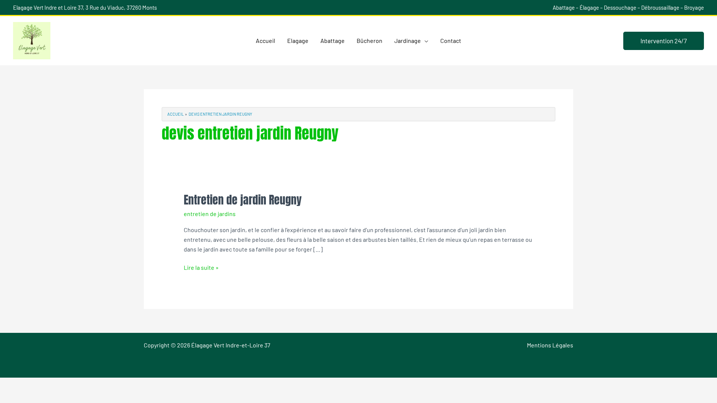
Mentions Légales (550, 345)
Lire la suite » (201, 267)
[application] (424, 40)
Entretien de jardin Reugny (243, 199)
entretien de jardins (210, 213)
